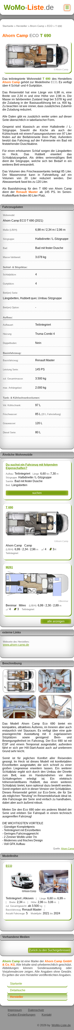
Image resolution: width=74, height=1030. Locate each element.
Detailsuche (17, 990)
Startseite (8, 26)
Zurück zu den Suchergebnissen (49, 950)
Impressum (15, 1010)
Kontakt (46, 1014)
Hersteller (21, 26)
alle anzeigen (55, 621)
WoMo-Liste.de (61, 1025)
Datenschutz (36, 1010)
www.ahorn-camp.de (16, 644)
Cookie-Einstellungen (21, 1014)
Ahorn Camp (37, 26)
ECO (49, 26)
